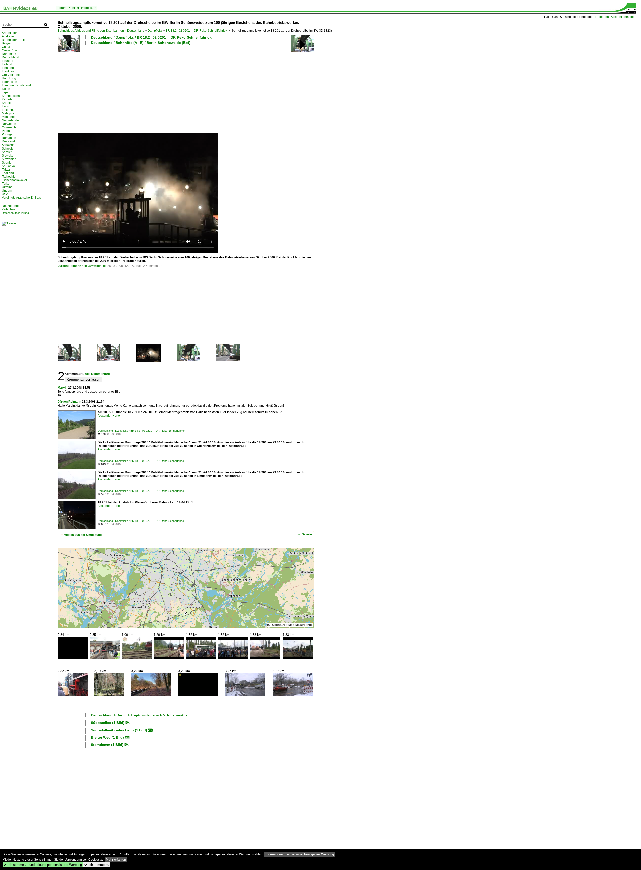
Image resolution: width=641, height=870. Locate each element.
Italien (6, 89)
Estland (7, 64)
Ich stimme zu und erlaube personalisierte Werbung (42, 865)
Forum (62, 8)
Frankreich (9, 71)
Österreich (9, 127)
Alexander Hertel (109, 415)
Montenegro (10, 117)
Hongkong (9, 78)
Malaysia (8, 113)
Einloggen (602, 17)
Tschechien (9, 176)
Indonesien (9, 82)
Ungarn (7, 190)
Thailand (8, 173)
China (6, 47)
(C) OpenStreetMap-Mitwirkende (290, 625)
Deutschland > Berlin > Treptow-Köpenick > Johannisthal (140, 715)
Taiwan (7, 169)
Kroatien (7, 103)
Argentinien (10, 33)
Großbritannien (12, 75)
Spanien (7, 162)
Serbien (7, 152)
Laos (5, 106)
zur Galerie (304, 534)
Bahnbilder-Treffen (14, 40)
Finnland (8, 68)
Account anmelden (623, 17)
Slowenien (9, 159)
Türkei (6, 183)
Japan (6, 92)
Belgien (7, 43)
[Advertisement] (208, 89)
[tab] (186, 535)
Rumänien (9, 138)
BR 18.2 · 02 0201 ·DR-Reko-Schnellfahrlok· (197, 30)
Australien (9, 36)
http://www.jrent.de (94, 266)
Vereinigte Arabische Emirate (21, 197)
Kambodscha (11, 96)
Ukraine (7, 187)
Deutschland (135, 30)
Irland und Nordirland (16, 85)
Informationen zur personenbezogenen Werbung (299, 854)
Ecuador (7, 61)
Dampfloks (155, 30)
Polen (6, 131)
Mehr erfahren (116, 859)
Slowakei (8, 155)
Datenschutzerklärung (15, 212)
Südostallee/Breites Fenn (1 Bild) (119, 730)
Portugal (7, 134)
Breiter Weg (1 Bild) (107, 737)
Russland (8, 141)
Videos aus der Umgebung (83, 535)
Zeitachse (8, 209)
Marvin (62, 387)
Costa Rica (9, 50)
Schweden (9, 145)
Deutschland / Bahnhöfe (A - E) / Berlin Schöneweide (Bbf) (140, 43)
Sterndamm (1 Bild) (107, 745)
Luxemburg (9, 110)
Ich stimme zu (96, 865)
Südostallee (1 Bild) (107, 723)
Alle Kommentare (97, 374)
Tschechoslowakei (14, 180)
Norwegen (9, 124)
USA (5, 194)
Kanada (7, 99)
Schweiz (7, 148)
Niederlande (10, 120)
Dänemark (9, 54)
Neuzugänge (11, 206)
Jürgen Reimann (69, 266)
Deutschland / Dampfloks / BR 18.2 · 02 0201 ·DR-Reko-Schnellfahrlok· (152, 37)
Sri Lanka (8, 166)
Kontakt (74, 8)
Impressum (88, 8)
